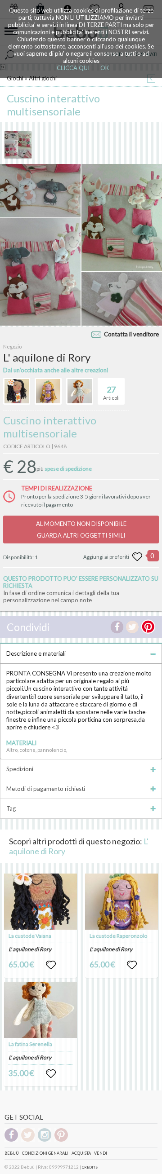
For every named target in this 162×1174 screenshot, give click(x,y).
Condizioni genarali (45, 1153)
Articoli (111, 392)
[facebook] (11, 1140)
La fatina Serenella (30, 1044)
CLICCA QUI (73, 67)
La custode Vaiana (30, 935)
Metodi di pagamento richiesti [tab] (45, 788)
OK (104, 67)
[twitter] (28, 1140)
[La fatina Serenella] (40, 1010)
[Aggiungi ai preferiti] (137, 557)
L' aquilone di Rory (30, 949)
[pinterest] (61, 1140)
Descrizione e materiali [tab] (36, 653)
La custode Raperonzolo (118, 935)
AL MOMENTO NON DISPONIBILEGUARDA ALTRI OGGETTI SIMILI (81, 529)
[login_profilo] (51, 965)
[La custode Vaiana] (40, 902)
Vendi (100, 1153)
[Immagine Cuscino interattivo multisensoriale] (18, 144)
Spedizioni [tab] (19, 768)
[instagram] (44, 1140)
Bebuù (11, 1153)
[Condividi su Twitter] (132, 627)
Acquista (81, 1153)
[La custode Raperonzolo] (121, 902)
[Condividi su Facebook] (117, 627)
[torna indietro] (151, 79)
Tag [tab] (11, 808)
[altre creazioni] (16, 391)
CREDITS (90, 1167)
